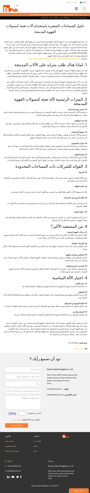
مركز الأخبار (78, 14)
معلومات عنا (37, 441)
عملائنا (36, 446)
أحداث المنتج (71, 18)
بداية (85, 14)
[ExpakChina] (10, 8)
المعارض (60, 18)
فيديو (35, 451)
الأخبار (68, 2)
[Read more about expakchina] (76, 9)
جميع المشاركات (82, 18)
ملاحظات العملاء (48, 18)
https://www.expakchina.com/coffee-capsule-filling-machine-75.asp (54, 59)
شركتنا (50, 461)
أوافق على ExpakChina (25, 420)
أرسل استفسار (16, 425)
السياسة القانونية (10, 446)
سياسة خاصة (17, 420)
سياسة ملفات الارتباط (12, 451)
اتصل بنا (74, 2)
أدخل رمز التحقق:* (34, 413)
